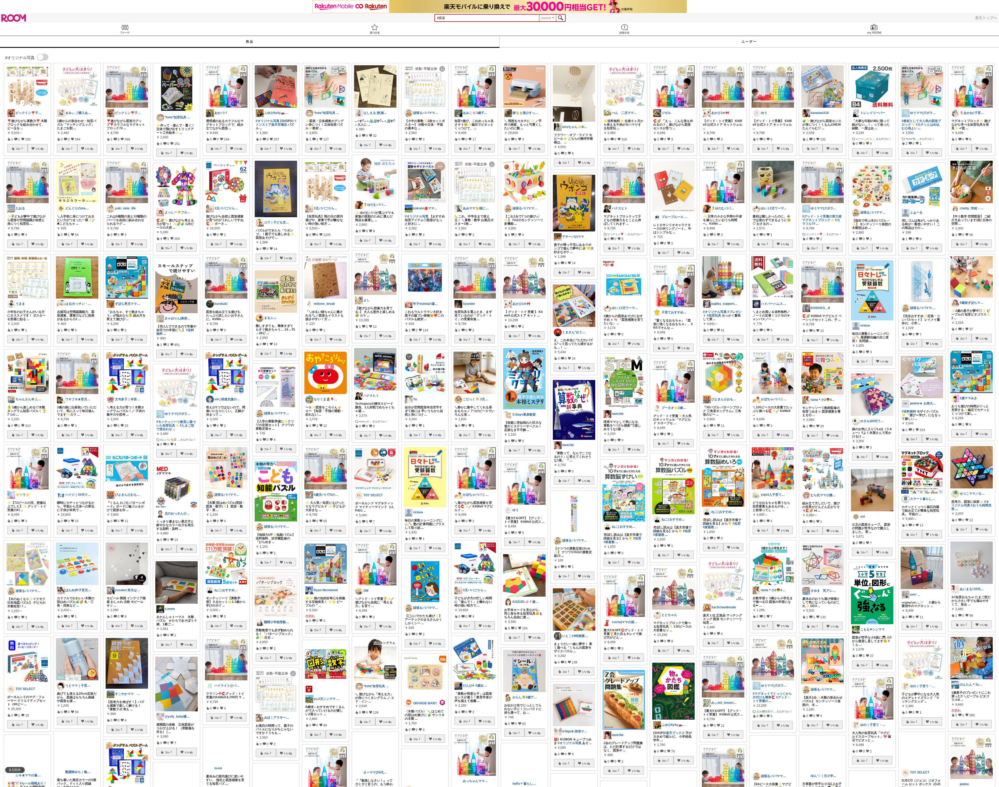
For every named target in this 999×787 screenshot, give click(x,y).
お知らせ (624, 29)
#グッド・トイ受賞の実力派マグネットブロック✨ (822, 218)
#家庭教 (609, 542)
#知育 (637, 538)
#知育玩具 (714, 315)
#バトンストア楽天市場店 (276, 122)
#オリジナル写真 (267, 121)
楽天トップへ (986, 18)
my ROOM (874, 29)
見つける (374, 29)
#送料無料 (909, 411)
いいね (39, 148)
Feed (125, 29)
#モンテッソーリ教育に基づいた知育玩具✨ (176, 423)
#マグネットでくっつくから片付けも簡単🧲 (772, 695)
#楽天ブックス (674, 733)
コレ (18, 148)
